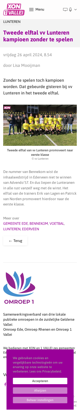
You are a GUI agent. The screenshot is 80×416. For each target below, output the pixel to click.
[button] (36, 9)
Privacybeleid (51, 371)
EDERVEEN (30, 229)
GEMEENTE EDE (15, 223)
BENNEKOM (38, 223)
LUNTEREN (11, 22)
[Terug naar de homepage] (14, 9)
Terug (17, 241)
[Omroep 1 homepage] (19, 289)
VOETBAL (56, 223)
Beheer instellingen (40, 400)
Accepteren (40, 381)
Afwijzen (40, 390)
